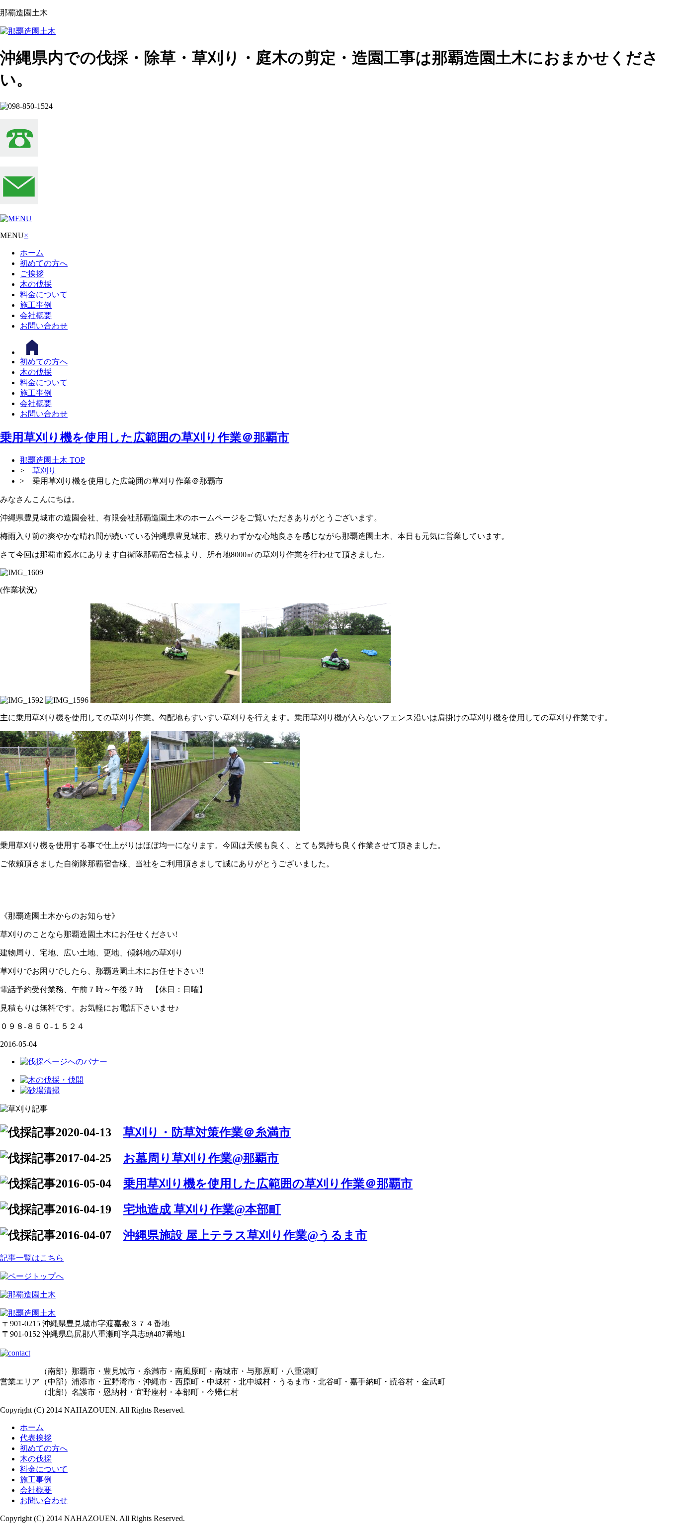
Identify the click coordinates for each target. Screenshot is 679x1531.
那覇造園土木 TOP (52, 460)
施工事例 (36, 305)
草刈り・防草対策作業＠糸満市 (207, 1132)
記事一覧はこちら (32, 1258)
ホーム (32, 253)
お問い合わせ (44, 326)
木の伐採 (36, 284)
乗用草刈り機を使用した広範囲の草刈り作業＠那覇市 (144, 437)
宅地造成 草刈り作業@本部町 (202, 1209)
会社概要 (36, 315)
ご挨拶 (32, 273)
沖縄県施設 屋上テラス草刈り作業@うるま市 (245, 1235)
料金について (44, 294)
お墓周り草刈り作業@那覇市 (201, 1158)
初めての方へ (44, 263)
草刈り (44, 470)
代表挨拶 (36, 1438)
